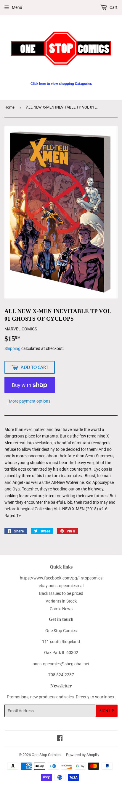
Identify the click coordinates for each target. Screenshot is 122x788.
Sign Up (106, 711)
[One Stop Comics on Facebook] (60, 739)
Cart (113, 7)
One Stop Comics (46, 755)
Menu (17, 7)
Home (9, 107)
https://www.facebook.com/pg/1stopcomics (61, 578)
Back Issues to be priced (61, 593)
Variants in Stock (61, 601)
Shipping (12, 348)
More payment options (29, 401)
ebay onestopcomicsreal (61, 585)
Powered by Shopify (82, 755)
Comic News (61, 608)
